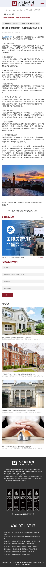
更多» (42, 218)
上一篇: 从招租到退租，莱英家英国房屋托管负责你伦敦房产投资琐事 (22, 203)
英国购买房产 (8, 37)
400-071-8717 (32, 10)
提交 (7, 295)
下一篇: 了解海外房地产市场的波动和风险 (23, 211)
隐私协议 (27, 564)
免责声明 (21, 564)
